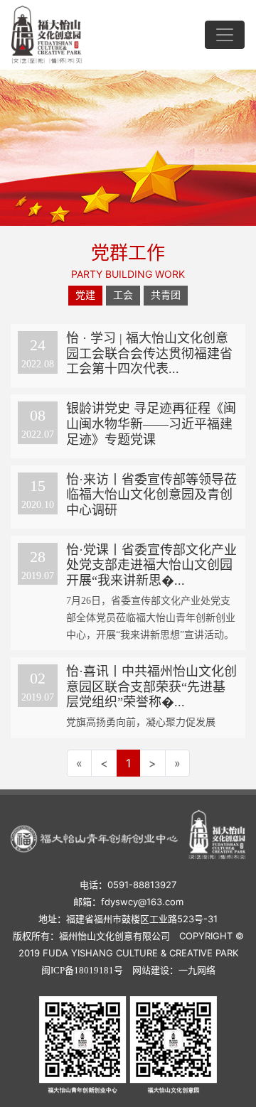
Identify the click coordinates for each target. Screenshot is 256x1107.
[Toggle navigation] (225, 35)
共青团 (166, 295)
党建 (85, 295)
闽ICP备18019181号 (82, 970)
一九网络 (196, 970)
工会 (123, 295)
